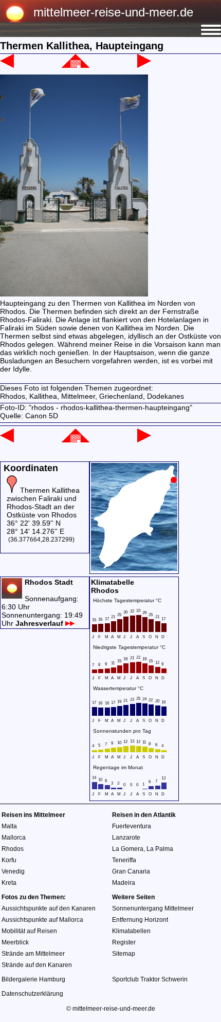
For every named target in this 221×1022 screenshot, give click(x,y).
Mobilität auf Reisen (29, 931)
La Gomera (127, 848)
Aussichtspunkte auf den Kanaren (49, 908)
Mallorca (14, 837)
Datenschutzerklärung (32, 993)
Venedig (13, 871)
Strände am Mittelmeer (33, 953)
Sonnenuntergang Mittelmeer (153, 908)
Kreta (9, 882)
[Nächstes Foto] (144, 65)
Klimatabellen (131, 931)
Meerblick (15, 942)
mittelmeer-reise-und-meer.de (113, 12)
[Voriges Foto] (7, 65)
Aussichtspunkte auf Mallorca (42, 919)
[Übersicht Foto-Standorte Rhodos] (134, 568)
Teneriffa (124, 860)
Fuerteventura (131, 826)
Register (124, 942)
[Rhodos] (75, 65)
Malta (9, 826)
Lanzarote (126, 837)
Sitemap (123, 953)
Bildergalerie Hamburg (33, 979)
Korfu (9, 860)
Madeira (123, 882)
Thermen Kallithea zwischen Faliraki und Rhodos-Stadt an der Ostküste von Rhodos (43, 502)
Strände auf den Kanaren (37, 965)
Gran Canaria (131, 871)
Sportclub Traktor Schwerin (150, 979)
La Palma (159, 848)
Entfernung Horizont (140, 919)
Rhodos (13, 848)
